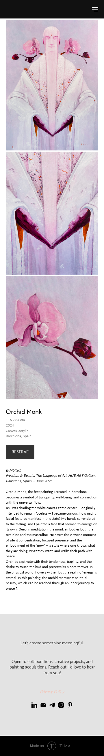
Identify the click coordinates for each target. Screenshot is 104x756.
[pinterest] (70, 705)
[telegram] (52, 705)
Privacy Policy (52, 691)
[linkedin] (34, 705)
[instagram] (61, 705)
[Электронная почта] (43, 705)
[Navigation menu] (95, 9)
